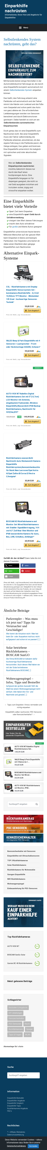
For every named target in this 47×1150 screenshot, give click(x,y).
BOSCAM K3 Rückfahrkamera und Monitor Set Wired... (28, 774)
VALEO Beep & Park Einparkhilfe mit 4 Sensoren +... (27, 761)
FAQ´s (9, 1111)
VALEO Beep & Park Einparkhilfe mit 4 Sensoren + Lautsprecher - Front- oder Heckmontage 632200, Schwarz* (23, 344)
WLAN (27, 1034)
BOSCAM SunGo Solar (16, 955)
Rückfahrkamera (16, 1029)
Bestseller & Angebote (18, 1007)
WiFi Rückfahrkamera (16, 879)
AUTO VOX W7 (13, 946)
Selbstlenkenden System (21, 90)
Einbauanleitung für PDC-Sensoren (22, 888)
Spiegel (29, 1029)
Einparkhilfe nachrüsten (16, 8)
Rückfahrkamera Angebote (17, 1109)
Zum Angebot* (33, 311)
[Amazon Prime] (37, 306)
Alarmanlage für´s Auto (13, 1047)
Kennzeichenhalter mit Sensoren (21, 851)
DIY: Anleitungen (15, 1013)
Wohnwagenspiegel (15, 884)
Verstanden (33, 1146)
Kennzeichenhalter (16, 1018)
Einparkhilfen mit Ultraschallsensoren (23, 856)
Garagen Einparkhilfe (16, 875)
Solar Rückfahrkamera (16, 865)
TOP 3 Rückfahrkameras (17, 861)
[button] (11, 565)
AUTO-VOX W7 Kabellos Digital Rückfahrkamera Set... (27, 748)
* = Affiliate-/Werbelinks (16, 1132)
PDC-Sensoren (15, 1024)
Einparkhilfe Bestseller (15, 1098)
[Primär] (23, 27)
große (15, 226)
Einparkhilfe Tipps (14, 1106)
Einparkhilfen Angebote (16, 1101)
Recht (27, 1024)
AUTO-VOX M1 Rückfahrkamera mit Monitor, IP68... (27, 787)
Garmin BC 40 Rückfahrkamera (19, 963)
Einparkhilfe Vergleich (15, 1103)
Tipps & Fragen (15, 1034)
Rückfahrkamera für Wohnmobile (21, 870)
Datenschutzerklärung (15, 1135)
